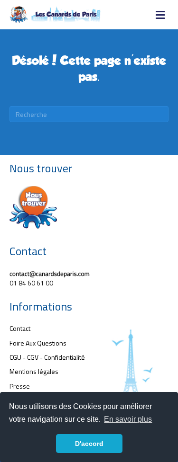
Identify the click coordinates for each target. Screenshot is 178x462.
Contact (19, 328)
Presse (19, 386)
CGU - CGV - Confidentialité (47, 357)
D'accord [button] (89, 443)
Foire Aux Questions (37, 343)
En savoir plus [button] (128, 419)
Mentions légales (33, 371)
